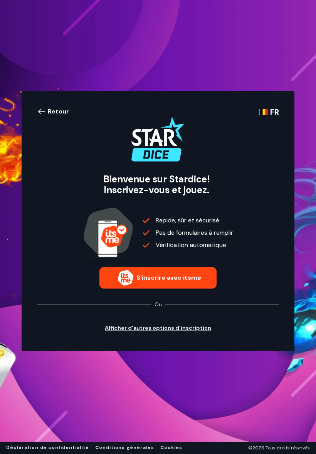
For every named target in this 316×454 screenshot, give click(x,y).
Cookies (171, 447)
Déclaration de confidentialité (47, 447)
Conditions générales (124, 447)
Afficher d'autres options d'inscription (158, 327)
